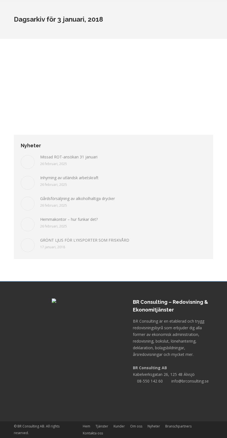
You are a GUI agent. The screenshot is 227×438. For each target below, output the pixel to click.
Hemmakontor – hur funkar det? (69, 219)
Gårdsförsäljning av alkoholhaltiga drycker (77, 198)
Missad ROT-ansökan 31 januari (68, 156)
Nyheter (27, 80)
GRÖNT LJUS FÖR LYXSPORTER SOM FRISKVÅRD (84, 240)
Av (54, 80)
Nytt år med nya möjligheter (55, 70)
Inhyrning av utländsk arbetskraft (69, 177)
